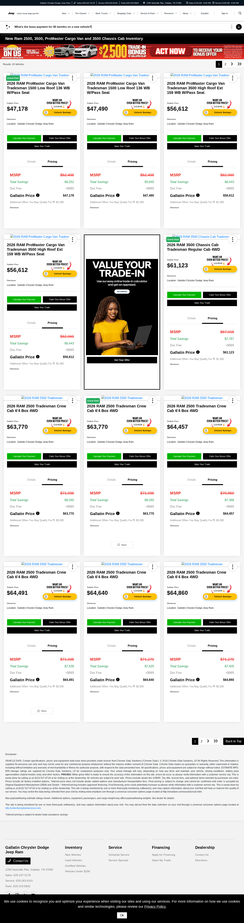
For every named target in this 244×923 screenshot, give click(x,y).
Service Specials (118, 860)
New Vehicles (73, 854)
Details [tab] (31, 161)
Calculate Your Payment (24, 138)
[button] (152, 78)
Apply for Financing (163, 854)
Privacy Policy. (155, 906)
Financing (161, 847)
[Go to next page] (232, 64)
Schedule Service (118, 854)
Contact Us (20, 861)
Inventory (73, 847)
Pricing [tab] (52, 161)
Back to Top (234, 741)
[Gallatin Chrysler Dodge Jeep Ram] (22, 13)
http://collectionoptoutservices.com (23, 808)
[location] (144, 3)
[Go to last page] (239, 64)
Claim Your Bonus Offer (60, 138)
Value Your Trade (42, 146)
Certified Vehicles (75, 865)
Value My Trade (161, 860)
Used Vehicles (73, 860)
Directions (201, 860)
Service (115, 847)
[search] (240, 13)
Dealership (205, 847)
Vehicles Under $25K (77, 871)
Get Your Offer (122, 360)
